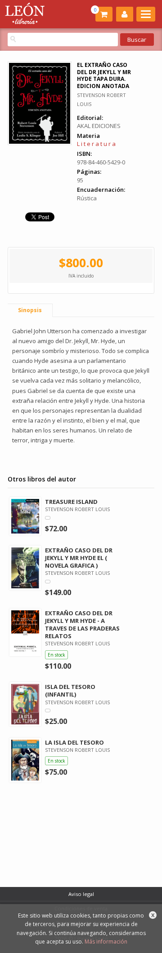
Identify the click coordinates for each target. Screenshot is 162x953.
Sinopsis (30, 310)
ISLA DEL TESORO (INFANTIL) (70, 690)
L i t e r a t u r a (96, 144)
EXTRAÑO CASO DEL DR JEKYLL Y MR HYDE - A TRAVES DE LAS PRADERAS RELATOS (82, 624)
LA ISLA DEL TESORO (74, 742)
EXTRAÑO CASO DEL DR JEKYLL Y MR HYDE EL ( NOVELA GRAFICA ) (78, 557)
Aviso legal (81, 894)
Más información (106, 941)
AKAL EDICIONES (99, 126)
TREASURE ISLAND (71, 502)
